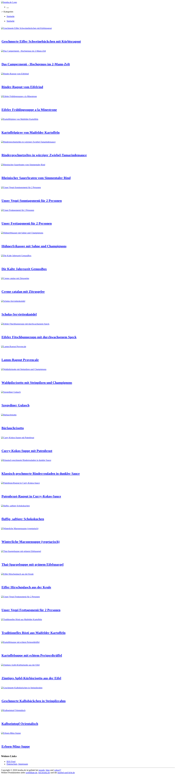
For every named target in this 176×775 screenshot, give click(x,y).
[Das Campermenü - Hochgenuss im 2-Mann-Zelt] (23, 51)
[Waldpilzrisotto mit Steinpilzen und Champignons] (23, 369)
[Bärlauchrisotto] (8, 415)
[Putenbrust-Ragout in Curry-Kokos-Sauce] (20, 483)
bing (48, 770)
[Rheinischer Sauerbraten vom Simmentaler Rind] (23, 164)
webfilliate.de (31, 772)
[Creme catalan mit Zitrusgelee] (15, 278)
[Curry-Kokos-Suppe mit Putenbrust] (17, 437)
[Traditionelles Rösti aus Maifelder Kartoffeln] (21, 619)
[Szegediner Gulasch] (11, 392)
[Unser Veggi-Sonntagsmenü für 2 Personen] (21, 187)
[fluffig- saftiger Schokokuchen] (15, 506)
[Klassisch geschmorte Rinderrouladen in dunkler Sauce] (26, 460)
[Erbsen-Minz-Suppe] (11, 733)
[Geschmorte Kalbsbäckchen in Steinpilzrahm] (21, 688)
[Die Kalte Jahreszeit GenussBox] (16, 255)
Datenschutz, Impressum (17, 764)
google (42, 770)
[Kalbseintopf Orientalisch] (13, 710)
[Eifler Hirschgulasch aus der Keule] (17, 574)
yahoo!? (57, 770)
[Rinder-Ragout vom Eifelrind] (15, 74)
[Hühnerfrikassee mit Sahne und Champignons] (22, 233)
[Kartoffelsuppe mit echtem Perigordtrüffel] (20, 642)
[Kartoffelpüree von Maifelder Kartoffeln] (19, 119)
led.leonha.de (44, 772)
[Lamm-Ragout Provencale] (13, 346)
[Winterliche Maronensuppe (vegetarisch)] (19, 528)
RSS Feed (11, 761)
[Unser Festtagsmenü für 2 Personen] (17, 210)
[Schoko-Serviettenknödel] (13, 301)
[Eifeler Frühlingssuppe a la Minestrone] (19, 96)
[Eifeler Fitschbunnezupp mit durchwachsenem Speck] (25, 324)
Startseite (10, 16)
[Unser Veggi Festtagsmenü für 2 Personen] (20, 596)
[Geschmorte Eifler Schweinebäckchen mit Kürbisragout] (26, 28)
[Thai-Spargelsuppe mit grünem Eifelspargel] (21, 551)
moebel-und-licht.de (66, 772)
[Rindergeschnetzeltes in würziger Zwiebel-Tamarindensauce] (28, 142)
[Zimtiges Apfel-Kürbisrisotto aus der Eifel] (20, 665)
